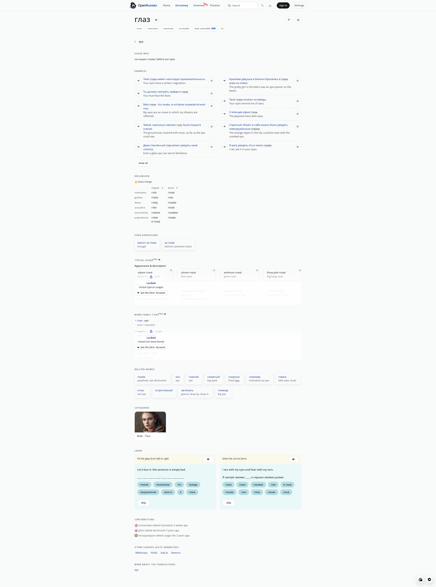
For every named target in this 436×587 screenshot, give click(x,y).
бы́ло (273, 124)
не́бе (257, 124)
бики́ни (260, 79)
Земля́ (147, 124)
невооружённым (239, 128)
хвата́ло (171, 124)
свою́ (194, 145)
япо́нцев (236, 112)
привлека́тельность (192, 79)
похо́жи (248, 99)
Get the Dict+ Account (153, 292)
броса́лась (272, 79)
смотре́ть (163, 91)
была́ (186, 124)
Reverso (175, 552)
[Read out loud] (156, 20)
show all (143, 163)
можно (265, 124)
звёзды (261, 99)
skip (143, 502)
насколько (158, 124)
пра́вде (174, 91)
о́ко (178, 376)
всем (232, 83)
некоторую (173, 79)
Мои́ (146, 104)
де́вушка (247, 79)
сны (145, 108)
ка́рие (246, 112)
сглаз (140, 390)
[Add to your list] (298, 20)
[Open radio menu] (420, 579)
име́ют (161, 79)
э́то (160, 104)
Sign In (283, 5)
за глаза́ (169, 242)
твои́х (259, 145)
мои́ (202, 104)
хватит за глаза (146, 242)
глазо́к (141, 376)
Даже (146, 145)
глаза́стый (213, 376)
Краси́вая (235, 79)
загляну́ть (187, 390)
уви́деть (185, 145)
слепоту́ (148, 149)
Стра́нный (235, 124)
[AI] (270, 5)
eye (136, 570)
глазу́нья (233, 376)
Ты (145, 91)
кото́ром (179, 104)
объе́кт (247, 124)
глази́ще (223, 390)
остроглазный (164, 390)
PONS (154, 552)
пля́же (243, 83)
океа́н (166, 104)
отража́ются (192, 104)
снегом (147, 128)
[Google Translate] (262, 5)
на (136, 59)
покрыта (195, 124)
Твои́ (146, 79)
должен (152, 91)
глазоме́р (254, 376)
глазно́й (194, 376)
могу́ (234, 145)
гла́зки (282, 376)
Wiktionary (141, 552)
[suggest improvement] (289, 20)
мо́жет (176, 145)
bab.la (164, 552)
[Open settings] (429, 579)
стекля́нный (157, 145)
